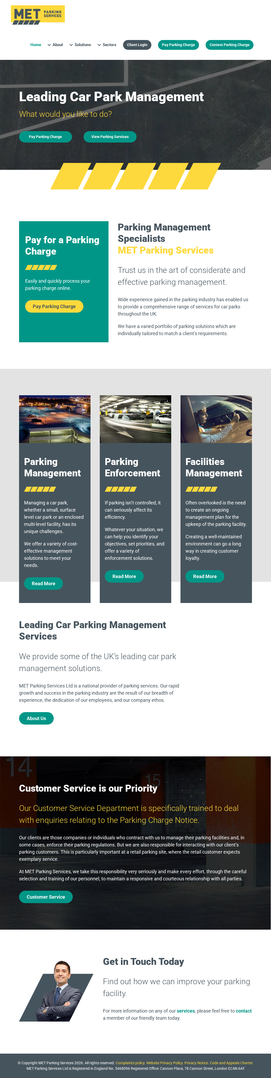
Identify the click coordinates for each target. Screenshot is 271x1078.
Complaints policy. (131, 1063)
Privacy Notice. (196, 1063)
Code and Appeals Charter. (232, 1063)
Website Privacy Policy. (165, 1063)
